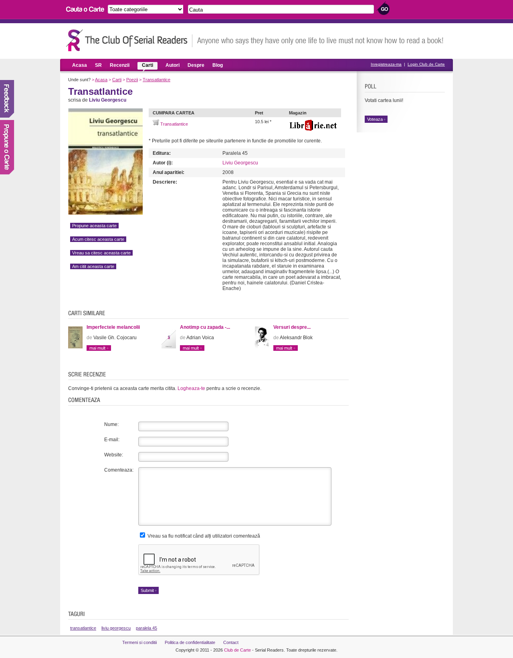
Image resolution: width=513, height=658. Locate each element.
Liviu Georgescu (240, 163)
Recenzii (119, 65)
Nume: (111, 424)
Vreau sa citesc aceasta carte (101, 252)
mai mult (97, 348)
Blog (217, 65)
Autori (173, 65)
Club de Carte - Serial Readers (129, 40)
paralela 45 (146, 628)
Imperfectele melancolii (113, 327)
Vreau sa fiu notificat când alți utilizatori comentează (203, 536)
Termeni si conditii (139, 642)
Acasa (79, 65)
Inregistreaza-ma (386, 64)
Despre (196, 65)
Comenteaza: (118, 470)
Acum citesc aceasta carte (98, 239)
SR (98, 65)
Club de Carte (237, 650)
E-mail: (111, 439)
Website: (113, 455)
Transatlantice (156, 79)
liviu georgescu (116, 628)
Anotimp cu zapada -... (205, 327)
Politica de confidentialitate (190, 642)
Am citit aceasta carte (93, 266)
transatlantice (83, 628)
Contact (230, 642)
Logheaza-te (191, 388)
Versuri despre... (292, 327)
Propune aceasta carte (94, 225)
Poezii (132, 79)
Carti (147, 65)
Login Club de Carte (426, 64)
